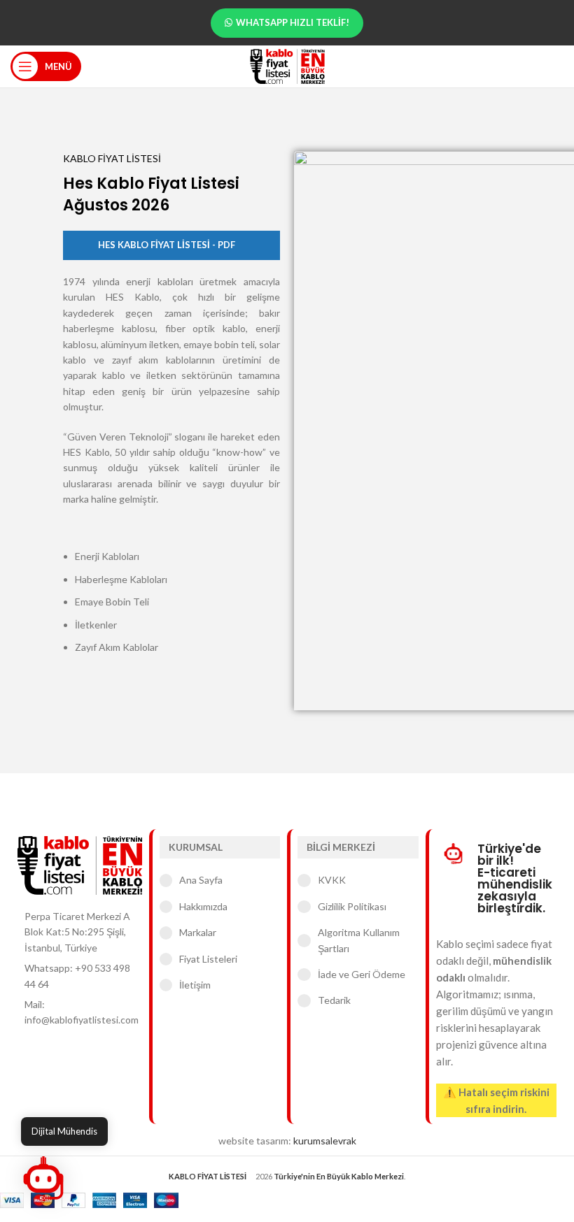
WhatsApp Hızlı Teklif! (292, 22)
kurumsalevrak (324, 1140)
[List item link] (80, 976)
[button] (43, 1178)
